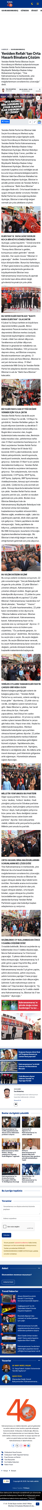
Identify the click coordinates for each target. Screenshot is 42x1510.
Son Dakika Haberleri (11, 1462)
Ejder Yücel (17, 1376)
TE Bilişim (26, 1488)
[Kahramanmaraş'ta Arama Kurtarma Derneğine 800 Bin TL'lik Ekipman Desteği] (11, 1169)
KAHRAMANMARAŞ (10, 11)
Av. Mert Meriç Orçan (21, 1365)
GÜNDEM (25, 11)
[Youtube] (25, 1445)
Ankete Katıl (8, 1282)
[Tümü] (39, 1268)
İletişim (13, 1471)
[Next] (29, 1445)
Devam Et (17, 1100)
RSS (7, 1481)
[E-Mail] (16, 1104)
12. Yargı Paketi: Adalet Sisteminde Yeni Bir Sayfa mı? (26, 1370)
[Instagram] (21, 1445)
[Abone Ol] (39, 122)
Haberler (4, 49)
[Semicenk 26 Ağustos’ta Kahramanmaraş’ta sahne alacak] (31, 1122)
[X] (17, 1445)
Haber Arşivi (8, 1464)
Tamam (32, 1498)
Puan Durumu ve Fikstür (12, 1457)
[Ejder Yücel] (6, 1379)
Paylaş (6, 121)
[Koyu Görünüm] (32, 4)
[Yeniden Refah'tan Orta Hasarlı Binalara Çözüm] (21, 106)
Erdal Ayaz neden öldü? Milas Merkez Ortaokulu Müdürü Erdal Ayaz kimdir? (21, 1506)
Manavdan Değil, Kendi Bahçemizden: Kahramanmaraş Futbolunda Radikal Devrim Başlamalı (24, 1380)
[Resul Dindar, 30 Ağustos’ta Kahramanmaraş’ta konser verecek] (31, 1169)
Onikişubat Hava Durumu (13, 1452)
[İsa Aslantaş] (7, 1093)
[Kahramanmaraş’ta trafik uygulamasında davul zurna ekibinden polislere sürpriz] (11, 1122)
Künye (6, 1471)
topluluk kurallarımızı (21, 1242)
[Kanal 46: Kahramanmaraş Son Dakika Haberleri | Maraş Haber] (9, 4)
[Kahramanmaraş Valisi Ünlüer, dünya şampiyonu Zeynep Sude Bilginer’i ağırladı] (11, 1144)
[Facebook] (13, 1445)
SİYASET (34, 11)
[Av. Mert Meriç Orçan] (6, 1368)
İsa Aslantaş (19, 1091)
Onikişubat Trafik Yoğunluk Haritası (16, 1455)
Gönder (6, 1235)
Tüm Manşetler (9, 1459)
